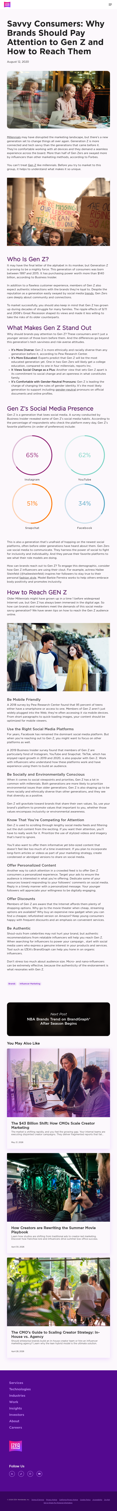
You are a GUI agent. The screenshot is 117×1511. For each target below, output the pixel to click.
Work (13, 1402)
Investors (16, 1415)
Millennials (14, 137)
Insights (15, 1408)
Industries (17, 1395)
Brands (11, 984)
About (14, 1421)
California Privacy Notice (68, 1500)
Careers (15, 1427)
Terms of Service (37, 1500)
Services (16, 1383)
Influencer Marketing (30, 984)
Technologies (20, 1389)
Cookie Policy (85, 1500)
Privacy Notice (51, 1500)
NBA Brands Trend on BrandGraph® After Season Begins (58, 1019)
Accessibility (97, 1500)
